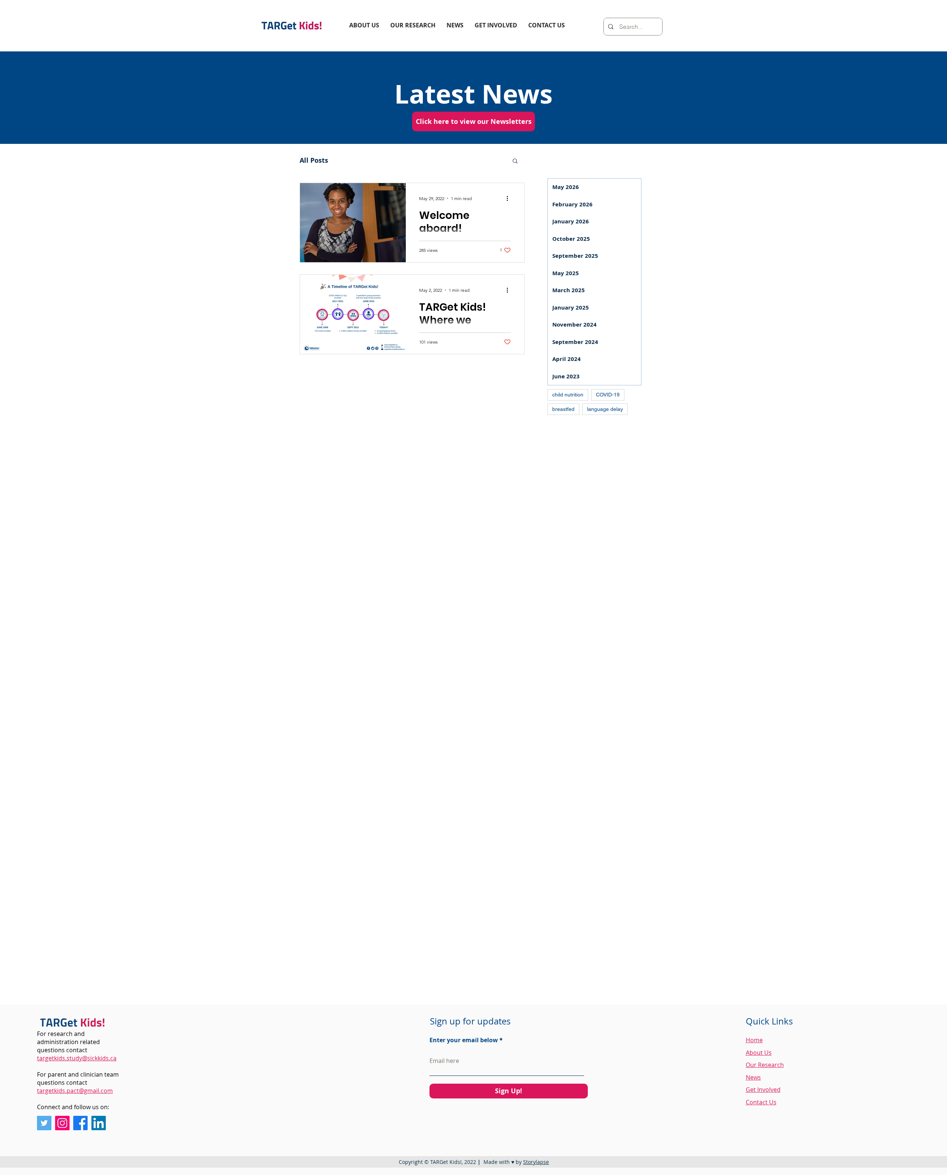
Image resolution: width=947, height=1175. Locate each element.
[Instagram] (62, 1123)
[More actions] (509, 198)
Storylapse (536, 1161)
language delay (605, 409)
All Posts (314, 160)
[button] (515, 161)
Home (754, 1040)
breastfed (563, 409)
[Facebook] (80, 1123)
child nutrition (567, 395)
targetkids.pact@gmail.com (75, 1091)
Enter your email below (463, 1040)
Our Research (765, 1065)
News (753, 1077)
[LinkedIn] (98, 1123)
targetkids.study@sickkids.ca (77, 1058)
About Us (759, 1053)
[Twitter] (44, 1123)
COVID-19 (608, 395)
